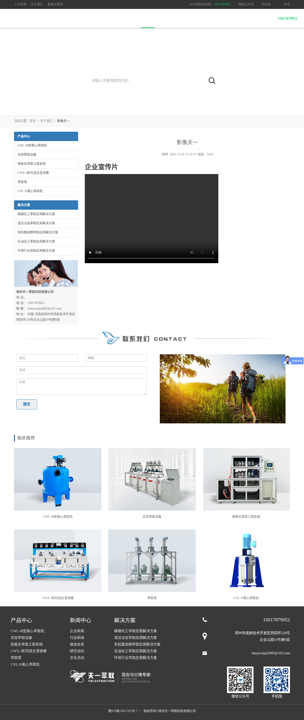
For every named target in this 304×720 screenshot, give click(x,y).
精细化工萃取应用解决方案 (36, 214)
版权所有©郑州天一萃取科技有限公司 (170, 711)
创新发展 (169, 18)
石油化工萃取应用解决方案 (36, 241)
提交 (26, 404)
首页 (17, 18)
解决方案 (58, 18)
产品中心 (36, 18)
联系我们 (192, 18)
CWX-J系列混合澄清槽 (33, 172)
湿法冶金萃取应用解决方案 (36, 223)
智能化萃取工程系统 (32, 163)
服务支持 (103, 18)
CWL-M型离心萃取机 (32, 145)
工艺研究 (80, 18)
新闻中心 (125, 18)
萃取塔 (22, 182)
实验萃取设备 (27, 154)
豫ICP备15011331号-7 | (125, 711)
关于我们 (147, 18)
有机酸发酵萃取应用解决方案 (38, 232)
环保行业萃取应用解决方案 (36, 250)
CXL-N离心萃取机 (30, 191)
